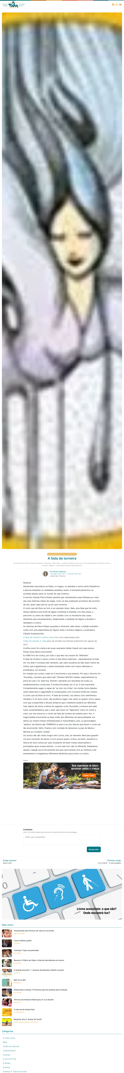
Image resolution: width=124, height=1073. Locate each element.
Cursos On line (9, 1059)
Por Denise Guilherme (58, 572)
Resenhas (17, 963)
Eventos (17, 973)
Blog (5, 1042)
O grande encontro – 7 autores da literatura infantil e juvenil (39, 970)
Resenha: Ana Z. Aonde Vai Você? (28, 1019)
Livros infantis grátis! (23, 941)
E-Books (17, 943)
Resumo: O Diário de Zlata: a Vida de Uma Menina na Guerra (39, 960)
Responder (94, 849)
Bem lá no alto (20, 980)
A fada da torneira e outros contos (38, 637)
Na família (17, 953)
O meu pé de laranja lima (24, 1009)
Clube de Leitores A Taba (34, 641)
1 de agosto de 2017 (57, 574)
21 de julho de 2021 (73, 574)
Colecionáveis (9, 1050)
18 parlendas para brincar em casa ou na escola (34, 931)
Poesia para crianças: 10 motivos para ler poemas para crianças (40, 990)
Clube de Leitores (11, 1046)
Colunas (6, 1055)
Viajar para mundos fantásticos (62, 554)
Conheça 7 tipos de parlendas (26, 950)
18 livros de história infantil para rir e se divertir (34, 1000)
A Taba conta (9, 1038)
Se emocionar (19, 1012)
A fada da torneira (62, 558)
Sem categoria (19, 933)
